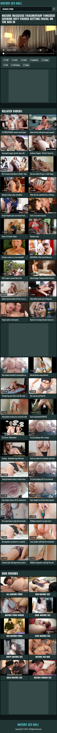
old (7, 64)
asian (25, 59)
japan (27, 64)
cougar (46, 59)
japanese (35, 59)
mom (15, 59)
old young (16, 64)
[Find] (54, 9)
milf (7, 59)
